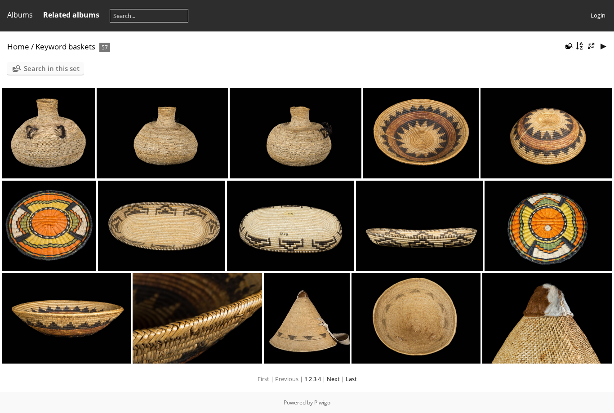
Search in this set (52, 68)
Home (18, 46)
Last (351, 379)
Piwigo (322, 402)
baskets (81, 46)
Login (598, 15)
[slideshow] (603, 46)
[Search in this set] (568, 45)
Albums (20, 15)
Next (333, 379)
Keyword (51, 46)
